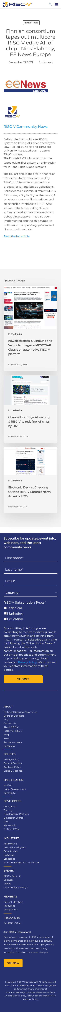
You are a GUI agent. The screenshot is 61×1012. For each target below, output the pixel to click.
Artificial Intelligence (15, 847)
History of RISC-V (13, 730)
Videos (7, 883)
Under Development (15, 789)
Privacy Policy (27, 662)
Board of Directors (14, 715)
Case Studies (11, 851)
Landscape (9, 858)
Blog (6, 734)
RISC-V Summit (12, 876)
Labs (6, 821)
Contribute (9, 793)
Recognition (10, 909)
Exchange (9, 855)
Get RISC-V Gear (12, 923)
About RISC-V (11, 727)
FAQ (6, 719)
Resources (9, 905)
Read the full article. (17, 236)
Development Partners (16, 814)
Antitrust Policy (12, 767)
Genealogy (9, 746)
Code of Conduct (13, 763)
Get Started (10, 806)
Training (8, 810)
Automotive (10, 843)
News (7, 738)
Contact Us (10, 723)
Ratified (8, 785)
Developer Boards (13, 817)
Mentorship (10, 825)
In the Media (31, 22)
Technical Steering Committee (20, 712)
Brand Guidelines (13, 770)
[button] (56, 4)
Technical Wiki (11, 829)
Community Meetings (16, 887)
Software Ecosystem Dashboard (21, 862)
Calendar (8, 879)
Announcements (13, 742)
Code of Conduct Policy (44, 996)
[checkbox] (30, 614)
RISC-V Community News (26, 126)
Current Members (13, 902)
